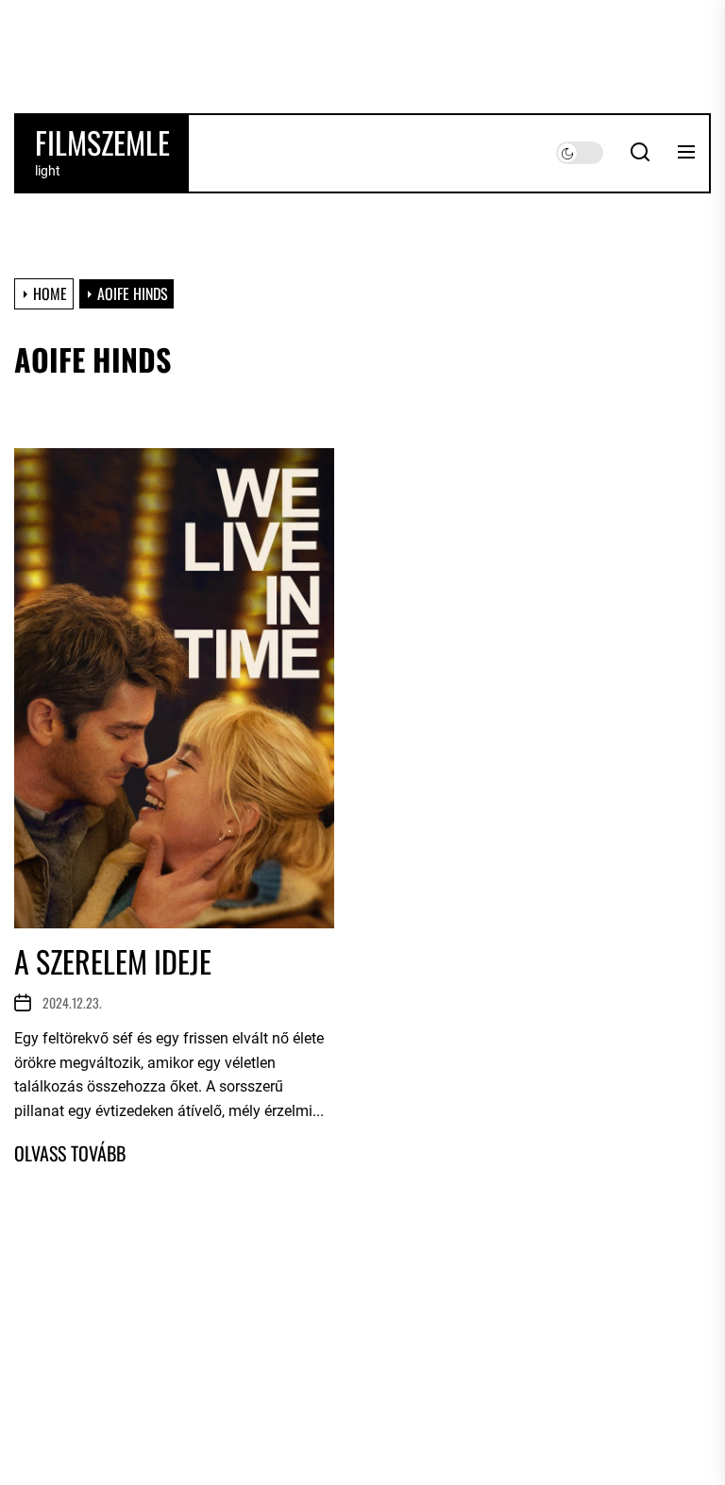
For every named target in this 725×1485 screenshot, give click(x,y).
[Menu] (686, 153)
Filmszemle (102, 142)
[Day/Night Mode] (579, 153)
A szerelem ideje (112, 961)
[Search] (640, 153)
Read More (70, 1153)
